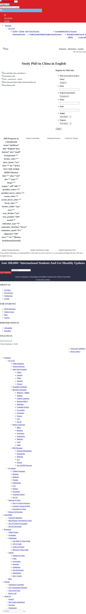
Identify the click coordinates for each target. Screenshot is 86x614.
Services (7, 582)
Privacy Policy (75, 351)
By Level (11, 28)
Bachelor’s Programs (70, 31)
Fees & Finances (18, 570)
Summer (36, 34)
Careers (6, 299)
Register (8, 18)
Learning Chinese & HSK (21, 506)
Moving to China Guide (20, 550)
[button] (1, 11)
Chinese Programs (19, 366)
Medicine (20, 439)
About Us (7, 596)
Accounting (21, 410)
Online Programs (18, 364)
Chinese (52, 34)
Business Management (24, 451)
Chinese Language (23, 398)
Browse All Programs (15, 512)
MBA (19, 427)
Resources (7, 529)
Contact (80, 49)
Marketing (20, 404)
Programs (8, 26)
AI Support (12, 535)
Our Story (7, 290)
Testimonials (8, 296)
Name (62, 86)
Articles (11, 553)
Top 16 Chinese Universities (17, 523)
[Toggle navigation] (16, 1)
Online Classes (9, 312)
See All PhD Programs (24, 465)
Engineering (21, 436)
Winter (41, 34)
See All (15, 497)
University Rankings (15, 518)
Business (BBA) (22, 401)
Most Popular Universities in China (20, 521)
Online (31, 34)
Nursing (75, 34)
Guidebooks (12, 538)
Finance (19, 416)
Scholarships (17, 573)
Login (7, 21)
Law (18, 419)
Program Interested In (67, 93)
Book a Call (12, 593)
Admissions (72, 49)
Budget (62, 113)
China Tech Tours (14, 590)
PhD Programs (17, 448)
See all (19, 422)
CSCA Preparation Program (17, 587)
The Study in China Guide (21, 541)
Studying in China (14, 500)
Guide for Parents (18, 547)
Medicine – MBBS (23, 393)
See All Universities (15, 526)
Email (62, 106)
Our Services (8, 293)
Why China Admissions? (16, 602)
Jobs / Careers (17, 576)
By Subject (12, 468)
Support (6, 318)
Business (20, 430)
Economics (20, 413)
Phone (62, 100)
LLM (18, 442)
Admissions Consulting (16, 585)
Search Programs (9, 309)
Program (63, 120)
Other (19, 445)
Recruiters (7, 331)
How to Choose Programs (21, 503)
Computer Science (23, 407)
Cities (14, 558)
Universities (8, 328)
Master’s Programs (19, 425)
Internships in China (19, 509)
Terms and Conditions (77, 349)
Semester (47, 34)
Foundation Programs (20, 387)
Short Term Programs (32, 31)
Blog (5, 315)
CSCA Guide (17, 544)
